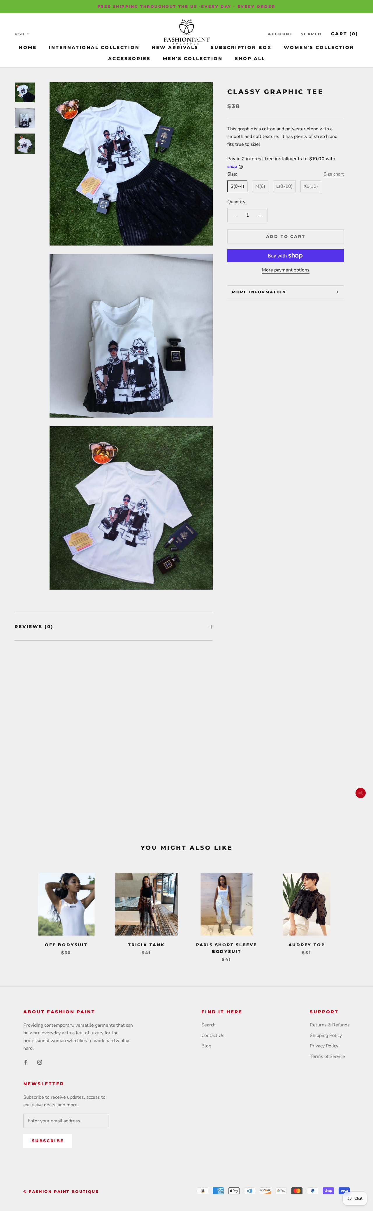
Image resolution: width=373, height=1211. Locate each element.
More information (259, 292)
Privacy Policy (324, 1046)
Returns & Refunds (330, 1025)
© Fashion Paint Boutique (61, 1191)
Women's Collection (319, 47)
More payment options (285, 270)
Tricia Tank (146, 944)
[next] (354, 911)
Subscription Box (241, 47)
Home (28, 47)
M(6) (260, 186)
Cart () (344, 33)
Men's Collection (193, 58)
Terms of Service (327, 1056)
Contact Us (212, 1035)
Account (280, 33)
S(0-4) (237, 186)
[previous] (18, 911)
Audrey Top (306, 944)
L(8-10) (284, 186)
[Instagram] (39, 1062)
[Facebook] (25, 1062)
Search (311, 33)
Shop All (250, 58)
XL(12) (311, 186)
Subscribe (48, 1140)
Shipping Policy (326, 1035)
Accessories (129, 58)
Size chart (333, 174)
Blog (206, 1046)
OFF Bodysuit (66, 944)
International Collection (94, 47)
